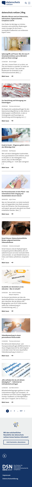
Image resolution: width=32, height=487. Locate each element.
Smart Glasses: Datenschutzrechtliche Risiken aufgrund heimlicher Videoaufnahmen (14, 240)
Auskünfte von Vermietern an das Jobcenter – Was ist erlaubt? (13, 288)
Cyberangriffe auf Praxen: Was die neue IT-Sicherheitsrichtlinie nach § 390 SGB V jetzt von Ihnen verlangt (16, 56)
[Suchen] (26, 3)
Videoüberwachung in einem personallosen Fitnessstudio (11, 336)
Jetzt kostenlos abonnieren (15, 442)
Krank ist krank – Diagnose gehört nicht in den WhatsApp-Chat (16, 146)
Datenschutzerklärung (10, 479)
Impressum (6, 475)
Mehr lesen (5, 76)
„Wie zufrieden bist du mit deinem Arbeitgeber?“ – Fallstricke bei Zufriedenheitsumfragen (13, 382)
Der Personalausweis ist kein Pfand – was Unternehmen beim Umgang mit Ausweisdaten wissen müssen (15, 194)
